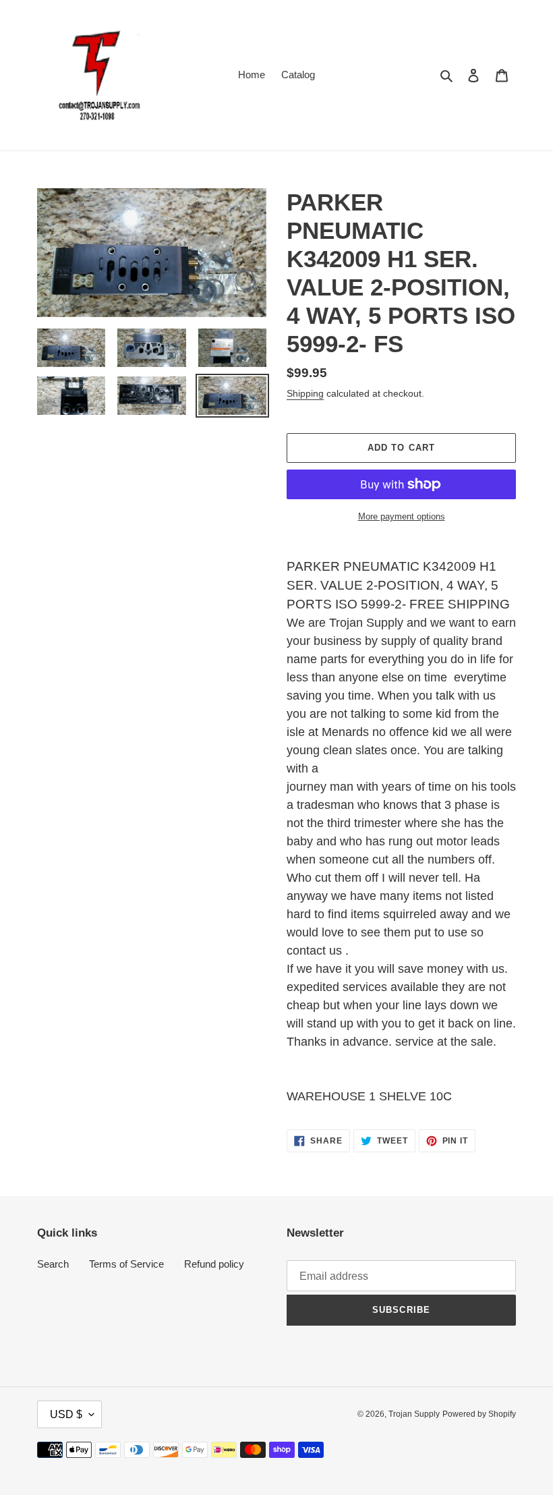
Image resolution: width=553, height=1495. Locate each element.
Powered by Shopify (479, 1414)
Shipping (305, 393)
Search (53, 1264)
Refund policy (214, 1264)
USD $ (66, 1414)
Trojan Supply (414, 1414)
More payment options (401, 516)
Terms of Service (126, 1264)
